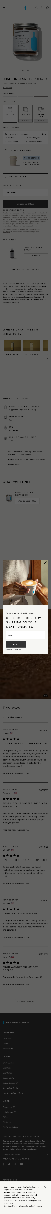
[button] (45, 562)
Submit (15, 644)
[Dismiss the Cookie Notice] (45, 1187)
